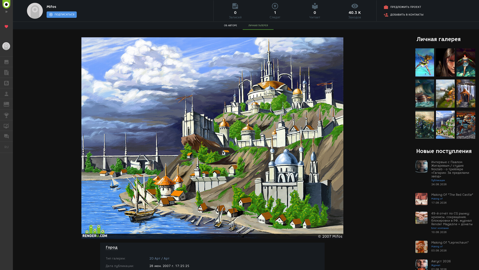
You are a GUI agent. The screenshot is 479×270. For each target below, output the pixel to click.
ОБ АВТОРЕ (230, 25)
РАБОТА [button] (6, 93)
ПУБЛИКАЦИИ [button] (6, 72)
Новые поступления (444, 151)
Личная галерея (438, 39)
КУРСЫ (6, 125)
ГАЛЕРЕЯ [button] (6, 61)
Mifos (51, 7)
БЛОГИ (6, 83)
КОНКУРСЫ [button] (6, 115)
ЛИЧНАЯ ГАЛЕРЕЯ (258, 25)
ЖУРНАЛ (8, 104)
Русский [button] (8, 147)
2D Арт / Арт (159, 258)
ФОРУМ (6, 136)
